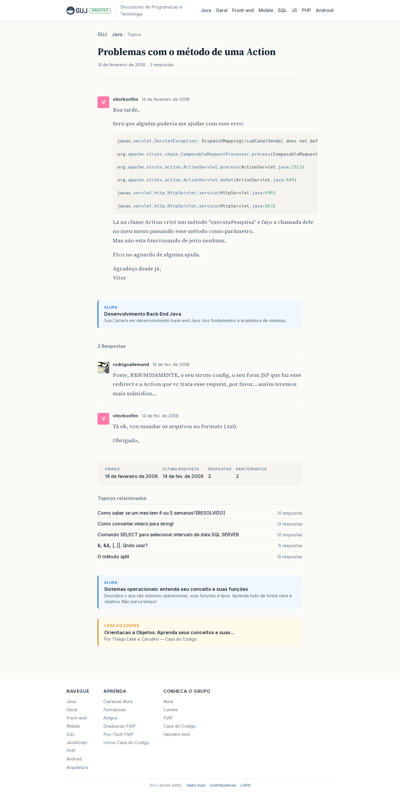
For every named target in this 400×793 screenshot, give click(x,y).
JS (294, 10)
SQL (282, 10)
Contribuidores (223, 785)
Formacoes (114, 709)
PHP (306, 10)
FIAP (168, 718)
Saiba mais (196, 785)
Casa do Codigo (179, 726)
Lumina (170, 709)
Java (206, 10)
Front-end (76, 718)
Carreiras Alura (117, 701)
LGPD (246, 785)
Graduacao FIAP (119, 726)
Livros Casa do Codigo (126, 742)
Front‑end (243, 10)
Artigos (110, 718)
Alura (168, 701)
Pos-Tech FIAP (118, 734)
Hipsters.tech (176, 734)
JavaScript (76, 742)
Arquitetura (77, 767)
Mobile (266, 10)
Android (325, 10)
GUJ (102, 34)
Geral (222, 10)
